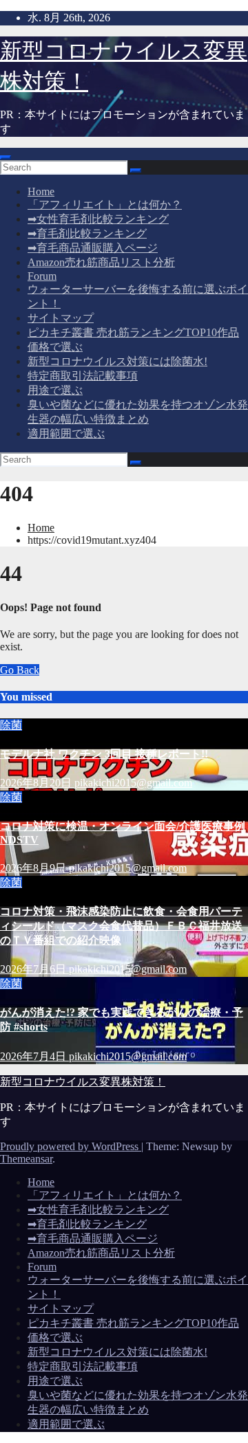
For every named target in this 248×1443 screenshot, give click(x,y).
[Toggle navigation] (5, 157)
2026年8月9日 (34, 868)
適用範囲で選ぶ (66, 433)
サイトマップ (61, 318)
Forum (42, 276)
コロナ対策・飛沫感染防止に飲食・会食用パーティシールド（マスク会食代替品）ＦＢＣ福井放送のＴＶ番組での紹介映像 (121, 925)
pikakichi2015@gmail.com (133, 783)
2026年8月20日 (37, 783)
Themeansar (26, 1159)
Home (41, 191)
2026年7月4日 (34, 1056)
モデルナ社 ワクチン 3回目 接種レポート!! (104, 754)
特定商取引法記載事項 (83, 376)
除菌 (11, 725)
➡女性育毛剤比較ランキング (98, 219)
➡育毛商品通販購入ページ (93, 248)
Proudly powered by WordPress (70, 1146)
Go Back (19, 670)
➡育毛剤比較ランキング (87, 233)
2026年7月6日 (34, 969)
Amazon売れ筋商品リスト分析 (101, 262)
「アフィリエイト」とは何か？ (105, 204)
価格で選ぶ (55, 347)
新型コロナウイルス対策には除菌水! (117, 361)
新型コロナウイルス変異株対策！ (82, 1082)
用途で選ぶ (55, 390)
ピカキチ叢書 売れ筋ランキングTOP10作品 (133, 332)
